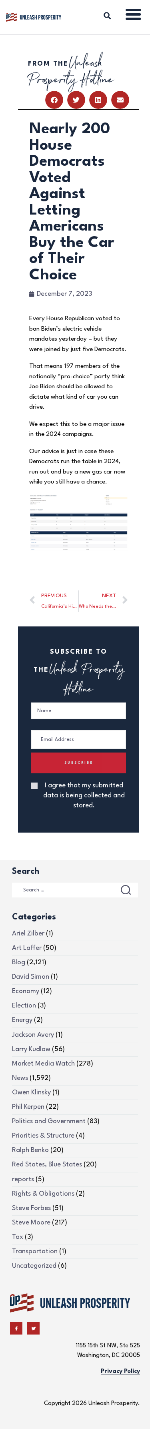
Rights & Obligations (43, 1193)
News (20, 1078)
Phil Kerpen (28, 1107)
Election (24, 1005)
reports (23, 1179)
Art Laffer (27, 948)
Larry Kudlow (31, 1049)
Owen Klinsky (31, 1092)
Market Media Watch (43, 1063)
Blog (18, 962)
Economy (25, 991)
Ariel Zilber (28, 933)
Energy (22, 1020)
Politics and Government (49, 1121)
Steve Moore (31, 1222)
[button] (54, 100)
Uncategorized (34, 1265)
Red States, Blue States (47, 1164)
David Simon (30, 976)
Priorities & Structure (43, 1135)
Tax (17, 1237)
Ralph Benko (30, 1150)
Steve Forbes (31, 1208)
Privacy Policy (120, 1372)
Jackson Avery (33, 1035)
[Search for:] (75, 889)
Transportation (35, 1251)
